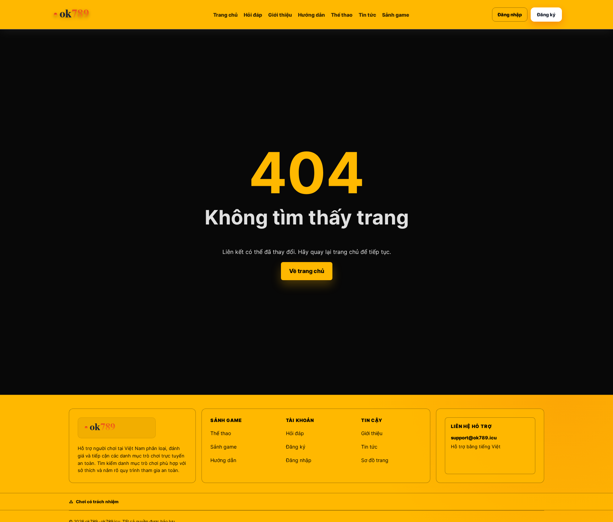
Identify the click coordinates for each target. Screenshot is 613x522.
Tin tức (367, 15)
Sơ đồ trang (374, 460)
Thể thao (342, 15)
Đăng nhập (510, 14)
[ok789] (90, 14)
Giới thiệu (280, 15)
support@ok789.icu (474, 437)
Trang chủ (225, 15)
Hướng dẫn (311, 15)
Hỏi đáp (253, 15)
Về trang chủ (306, 270)
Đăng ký (546, 14)
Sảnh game (395, 15)
